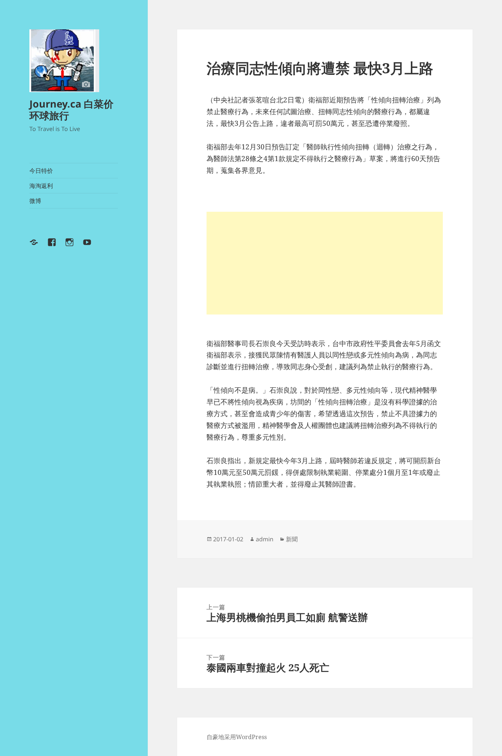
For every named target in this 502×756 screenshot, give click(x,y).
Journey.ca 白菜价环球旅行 (71, 109)
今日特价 (41, 171)
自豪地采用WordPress (237, 737)
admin (264, 539)
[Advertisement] (325, 263)
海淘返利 (41, 186)
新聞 (292, 539)
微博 (35, 201)
